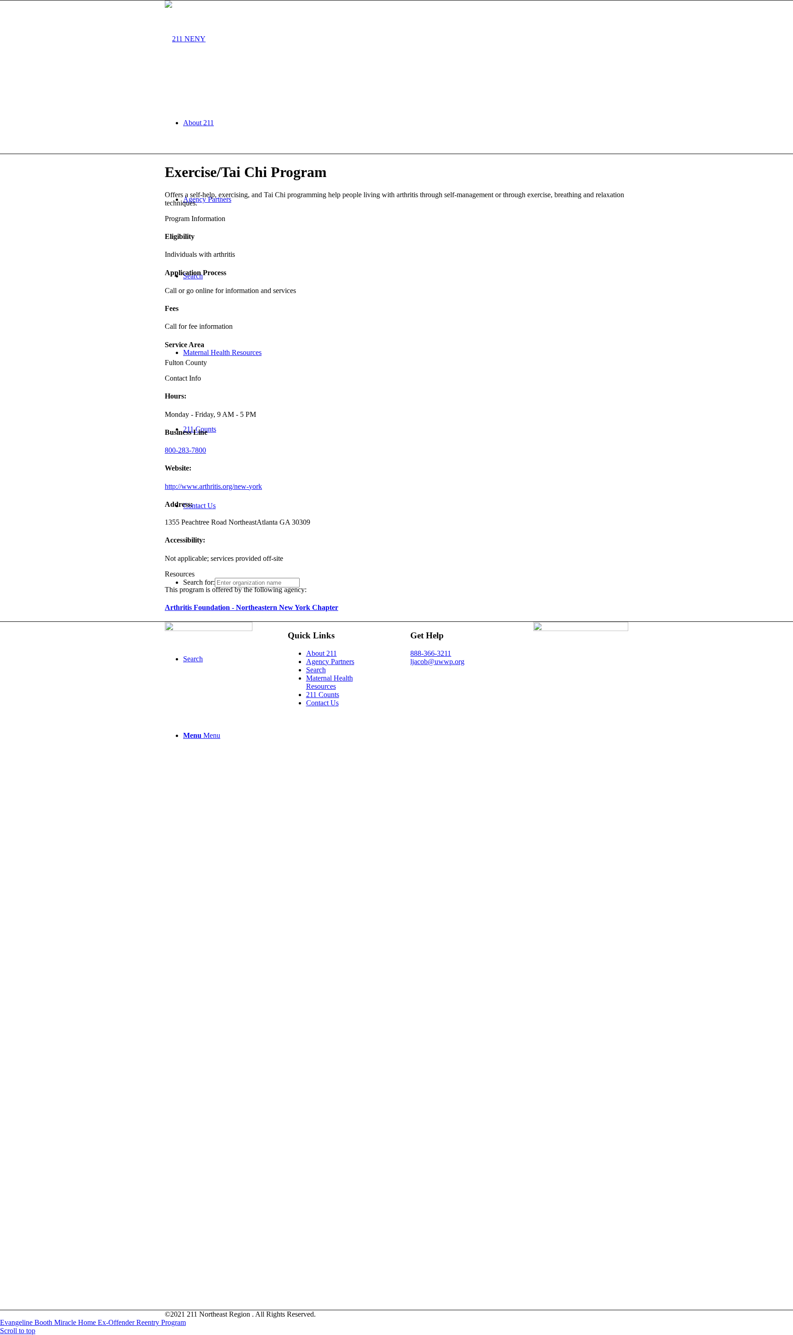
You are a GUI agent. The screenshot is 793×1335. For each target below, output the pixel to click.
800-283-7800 (185, 450)
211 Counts (322, 694)
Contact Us (322, 703)
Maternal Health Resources (329, 682)
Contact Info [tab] (183, 378)
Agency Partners (330, 661)
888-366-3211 (430, 653)
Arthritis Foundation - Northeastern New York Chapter (251, 607)
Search (316, 670)
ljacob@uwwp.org (437, 661)
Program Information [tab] (195, 218)
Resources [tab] (180, 574)
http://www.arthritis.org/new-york (213, 486)
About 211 (321, 653)
